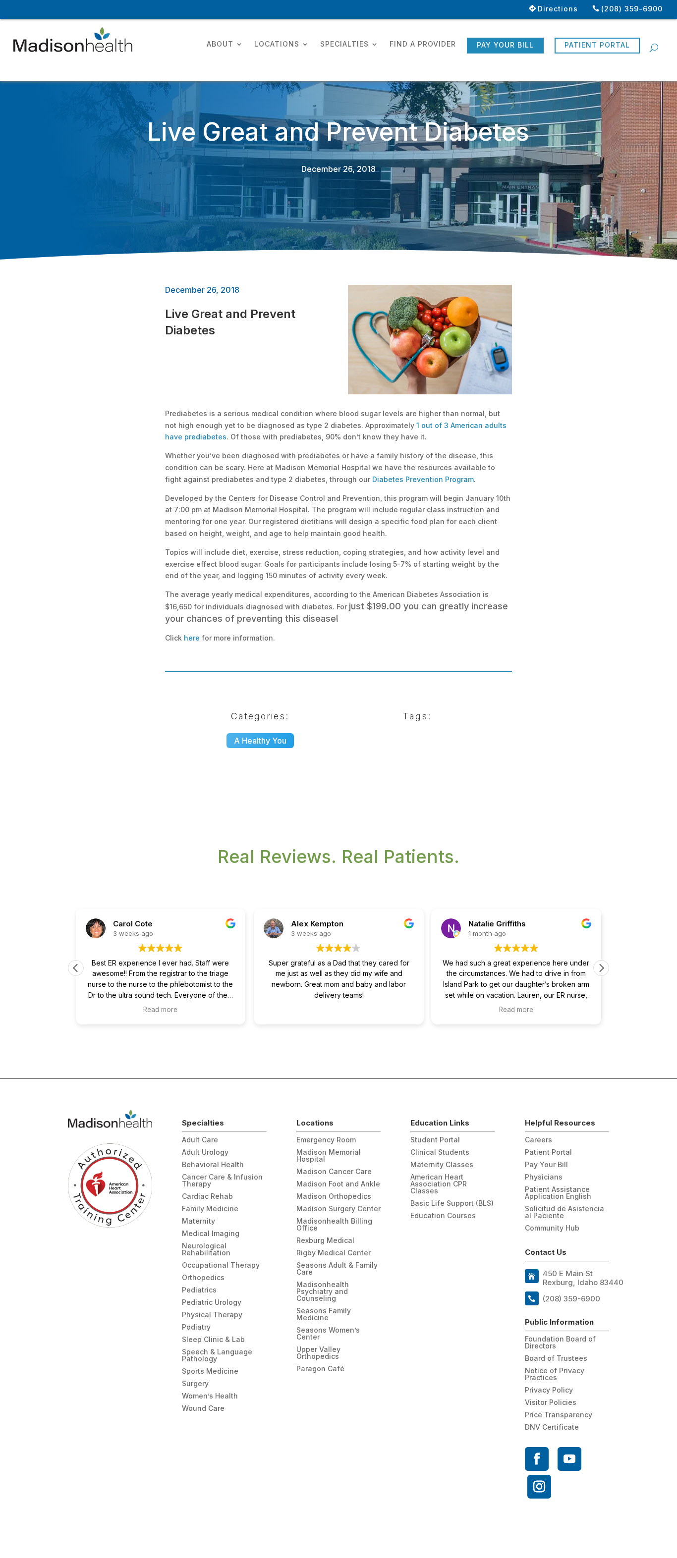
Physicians (544, 1177)
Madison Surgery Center (338, 1209)
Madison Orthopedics (333, 1196)
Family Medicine (210, 1209)
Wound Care (203, 1408)
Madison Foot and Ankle (338, 1184)
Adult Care (200, 1140)
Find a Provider (423, 44)
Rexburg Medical (325, 1240)
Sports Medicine (210, 1371)
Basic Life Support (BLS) (452, 1203)
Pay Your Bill (505, 45)
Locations (276, 44)
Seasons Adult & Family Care (337, 1269)
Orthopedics (203, 1278)
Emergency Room (326, 1140)
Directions (558, 8)
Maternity (198, 1221)
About (220, 44)
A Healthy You (260, 741)
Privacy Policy (549, 1390)
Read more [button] (161, 1010)
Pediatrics (199, 1290)
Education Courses (443, 1216)
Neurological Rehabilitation (206, 1249)
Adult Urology (205, 1152)
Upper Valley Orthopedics (318, 1353)
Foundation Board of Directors (560, 1343)
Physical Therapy (212, 1315)
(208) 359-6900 (632, 8)
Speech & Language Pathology (217, 1355)
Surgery (195, 1384)
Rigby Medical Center (333, 1253)
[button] (601, 968)
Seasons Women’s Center (328, 1334)
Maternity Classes (441, 1165)
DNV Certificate (552, 1427)
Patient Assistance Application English (558, 1193)
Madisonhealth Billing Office (334, 1225)
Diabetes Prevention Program (423, 479)
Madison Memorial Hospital (328, 1156)
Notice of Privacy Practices (554, 1374)
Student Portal (435, 1140)
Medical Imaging (210, 1233)
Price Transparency (558, 1415)
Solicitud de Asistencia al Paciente (564, 1212)
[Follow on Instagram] (539, 1487)
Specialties (344, 44)
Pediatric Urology (211, 1302)
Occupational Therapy (221, 1265)
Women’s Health (210, 1396)
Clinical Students (439, 1152)
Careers (538, 1140)
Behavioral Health (213, 1165)
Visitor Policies (550, 1402)
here (192, 638)
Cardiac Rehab (207, 1196)
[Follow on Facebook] (537, 1459)
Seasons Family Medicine (323, 1314)
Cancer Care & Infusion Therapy (222, 1181)
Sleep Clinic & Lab (213, 1339)
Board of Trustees (556, 1358)
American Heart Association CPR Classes (438, 1184)
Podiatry (196, 1327)
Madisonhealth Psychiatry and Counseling (322, 1291)
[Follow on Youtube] (569, 1459)
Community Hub (552, 1228)
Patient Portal (597, 45)
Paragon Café (320, 1369)
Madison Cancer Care (334, 1172)
